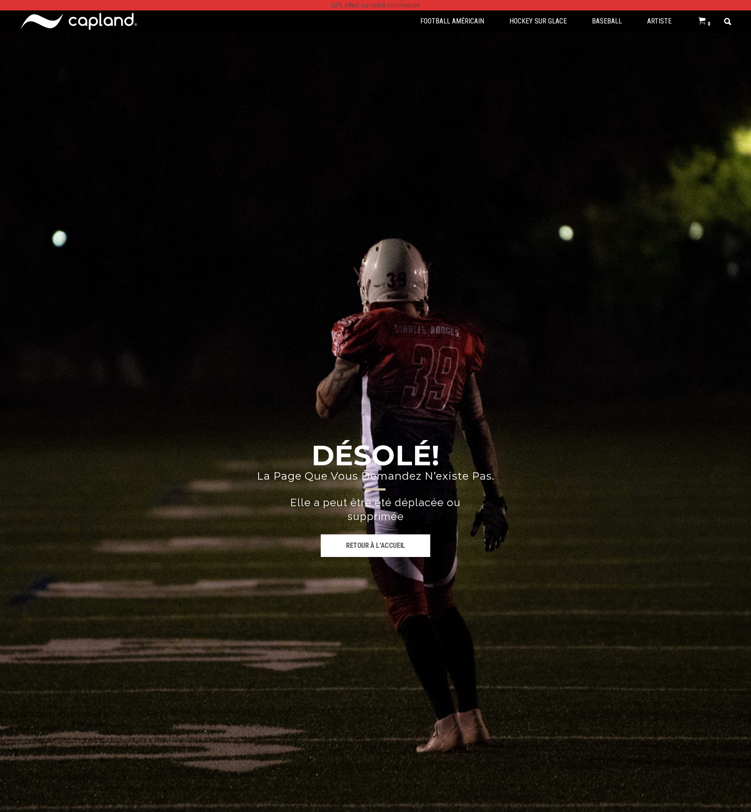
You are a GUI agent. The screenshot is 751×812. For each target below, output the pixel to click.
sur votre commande (375, 5)
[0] (702, 21)
